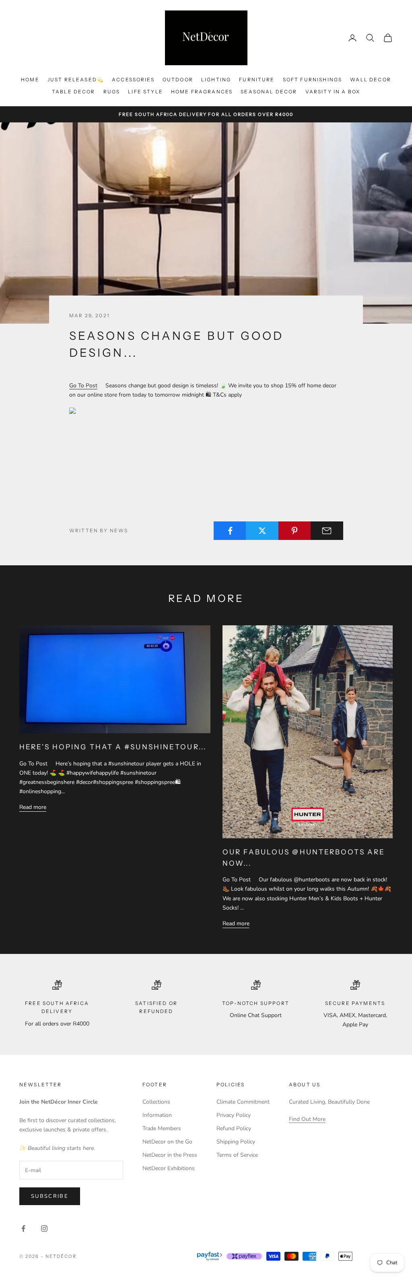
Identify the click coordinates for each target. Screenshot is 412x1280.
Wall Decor (370, 80)
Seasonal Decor (269, 92)
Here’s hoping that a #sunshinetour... (112, 746)
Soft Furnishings (312, 80)
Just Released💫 (75, 80)
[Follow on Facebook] (23, 1228)
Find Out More (307, 1119)
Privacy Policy (233, 1115)
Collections (156, 1102)
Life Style (145, 92)
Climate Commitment (243, 1102)
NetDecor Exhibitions (168, 1168)
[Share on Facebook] (230, 531)
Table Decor (73, 92)
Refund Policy (233, 1128)
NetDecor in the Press (169, 1155)
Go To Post (83, 385)
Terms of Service (237, 1155)
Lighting (216, 80)
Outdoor (178, 80)
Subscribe (49, 1196)
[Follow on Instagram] (44, 1228)
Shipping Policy (235, 1142)
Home (30, 80)
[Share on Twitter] (262, 531)
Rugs (111, 92)
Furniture (256, 80)
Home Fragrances (202, 92)
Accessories (133, 80)
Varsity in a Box (332, 92)
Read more (32, 807)
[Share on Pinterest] (295, 531)
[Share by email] (327, 531)
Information (157, 1115)
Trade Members (161, 1128)
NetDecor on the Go (167, 1142)
